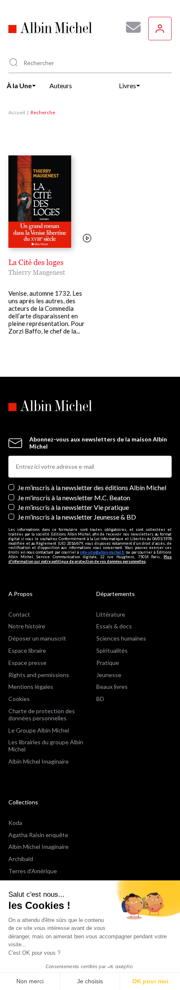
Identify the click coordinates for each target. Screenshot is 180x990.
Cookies (19, 698)
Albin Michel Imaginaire (38, 761)
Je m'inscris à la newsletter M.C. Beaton (74, 498)
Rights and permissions (38, 674)
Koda (15, 822)
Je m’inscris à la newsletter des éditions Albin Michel (92, 487)
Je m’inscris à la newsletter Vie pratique (73, 507)
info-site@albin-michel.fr (102, 552)
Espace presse (27, 662)
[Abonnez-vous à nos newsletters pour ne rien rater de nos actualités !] (130, 27)
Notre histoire (26, 626)
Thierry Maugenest (36, 272)
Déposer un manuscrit (37, 638)
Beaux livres (112, 686)
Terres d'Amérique (32, 870)
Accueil (16, 112)
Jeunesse (108, 674)
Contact (19, 614)
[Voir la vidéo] (87, 239)
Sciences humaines (121, 638)
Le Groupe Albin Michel (38, 730)
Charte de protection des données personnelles (41, 714)
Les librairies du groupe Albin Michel (45, 745)
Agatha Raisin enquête (38, 834)
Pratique (107, 662)
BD (100, 698)
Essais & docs (114, 626)
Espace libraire (27, 650)
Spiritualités (112, 650)
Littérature (110, 614)
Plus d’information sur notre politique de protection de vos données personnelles (90, 559)
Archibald (20, 858)
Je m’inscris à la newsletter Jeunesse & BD (77, 517)
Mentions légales (30, 686)
